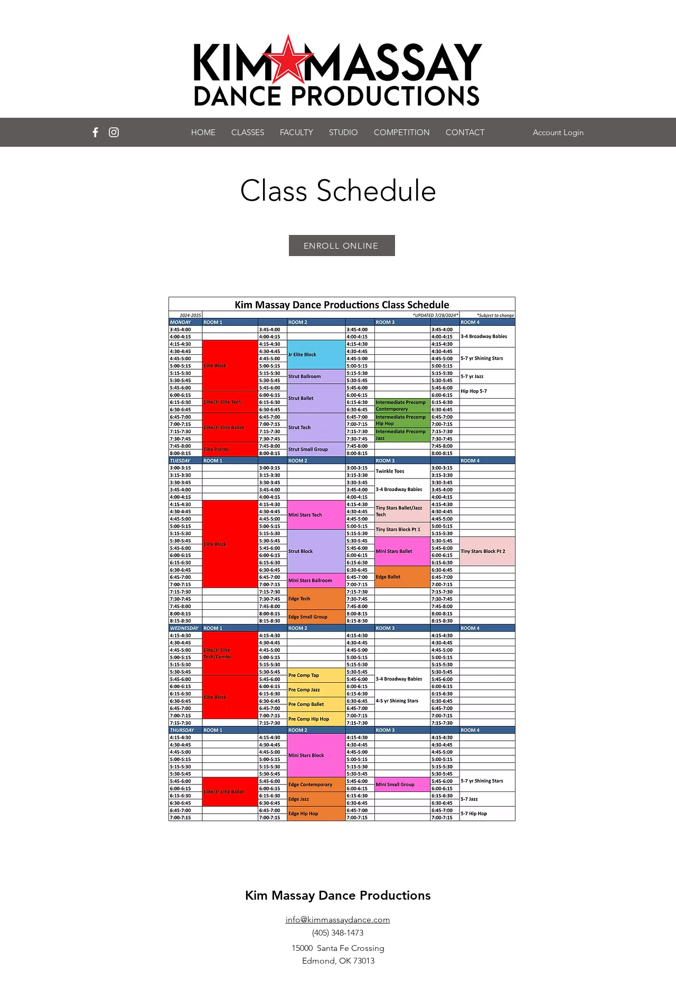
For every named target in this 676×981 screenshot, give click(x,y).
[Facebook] (95, 132)
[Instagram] (113, 132)
